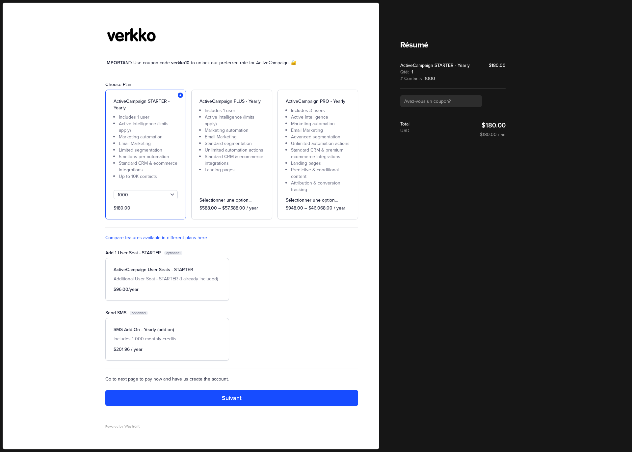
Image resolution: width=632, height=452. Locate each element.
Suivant (232, 398)
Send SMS (116, 312)
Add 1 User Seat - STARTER (133, 252)
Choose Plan (118, 84)
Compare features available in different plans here (156, 237)
